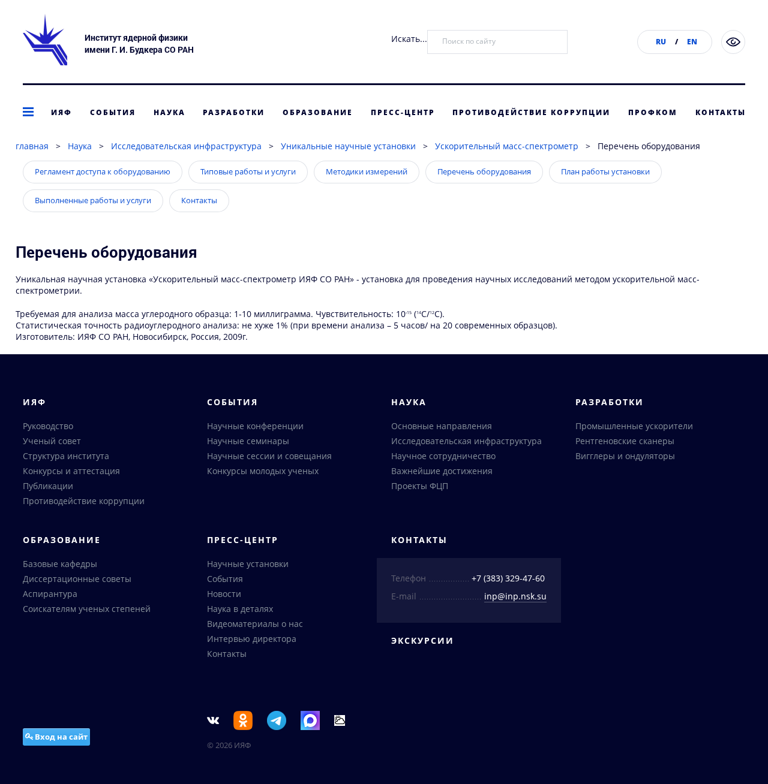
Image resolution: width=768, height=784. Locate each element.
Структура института (66, 456)
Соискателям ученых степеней (87, 608)
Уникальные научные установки (348, 146)
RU (661, 42)
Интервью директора (251, 638)
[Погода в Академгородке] (339, 719)
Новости (224, 593)
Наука (169, 112)
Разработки (234, 112)
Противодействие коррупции (531, 112)
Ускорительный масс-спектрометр (506, 146)
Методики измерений (366, 171)
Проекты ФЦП (419, 485)
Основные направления (441, 426)
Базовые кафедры (60, 563)
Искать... (409, 38)
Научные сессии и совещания (269, 456)
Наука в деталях (240, 608)
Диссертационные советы (77, 578)
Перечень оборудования (484, 171)
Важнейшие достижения (442, 471)
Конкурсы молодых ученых (263, 471)
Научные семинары (248, 441)
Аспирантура (50, 593)
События (113, 112)
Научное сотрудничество (443, 456)
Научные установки (248, 563)
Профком (652, 112)
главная (32, 146)
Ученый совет (52, 441)
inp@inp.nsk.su (515, 596)
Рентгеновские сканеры (624, 441)
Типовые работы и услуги (248, 171)
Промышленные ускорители (634, 426)
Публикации (48, 485)
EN (692, 42)
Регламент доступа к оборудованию (102, 171)
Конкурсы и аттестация (71, 471)
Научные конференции (255, 426)
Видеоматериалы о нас (255, 623)
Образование (318, 112)
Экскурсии (422, 640)
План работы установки (605, 171)
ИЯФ (61, 112)
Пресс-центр (403, 112)
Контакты (720, 112)
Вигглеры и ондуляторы (625, 456)
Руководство (48, 426)
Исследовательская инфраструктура (186, 146)
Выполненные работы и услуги (93, 200)
